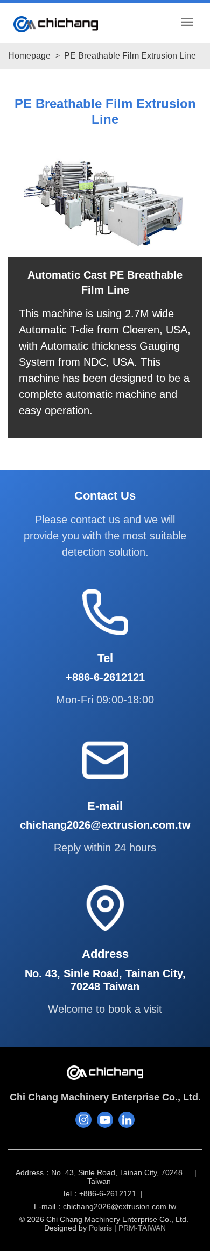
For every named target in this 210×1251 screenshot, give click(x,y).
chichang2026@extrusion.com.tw (119, 1207)
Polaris (100, 1228)
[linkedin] (126, 1120)
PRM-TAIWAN (142, 1228)
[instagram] (83, 1120)
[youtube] (105, 1120)
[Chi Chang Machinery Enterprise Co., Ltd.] (55, 24)
